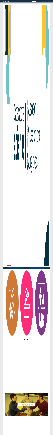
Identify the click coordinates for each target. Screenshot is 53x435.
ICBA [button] (37, 1)
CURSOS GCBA (42, 1)
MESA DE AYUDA (47, 1)
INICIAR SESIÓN (34, 1)
